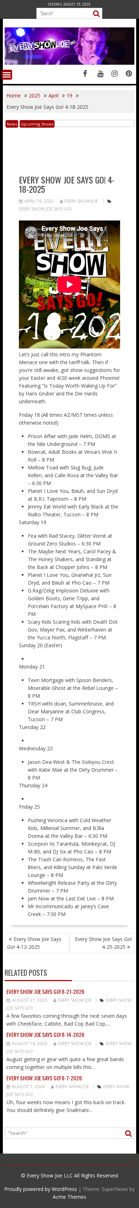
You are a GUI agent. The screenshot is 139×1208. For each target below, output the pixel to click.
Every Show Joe (81, 201)
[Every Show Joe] (69, 62)
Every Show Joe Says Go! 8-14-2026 (45, 1034)
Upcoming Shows (37, 124)
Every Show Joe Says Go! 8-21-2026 (45, 991)
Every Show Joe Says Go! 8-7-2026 (44, 1078)
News (12, 124)
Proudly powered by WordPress (40, 1189)
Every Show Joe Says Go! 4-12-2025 (34, 943)
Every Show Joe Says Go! (45, 209)
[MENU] (6, 75)
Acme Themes (69, 1196)
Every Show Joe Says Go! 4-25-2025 (103, 943)
